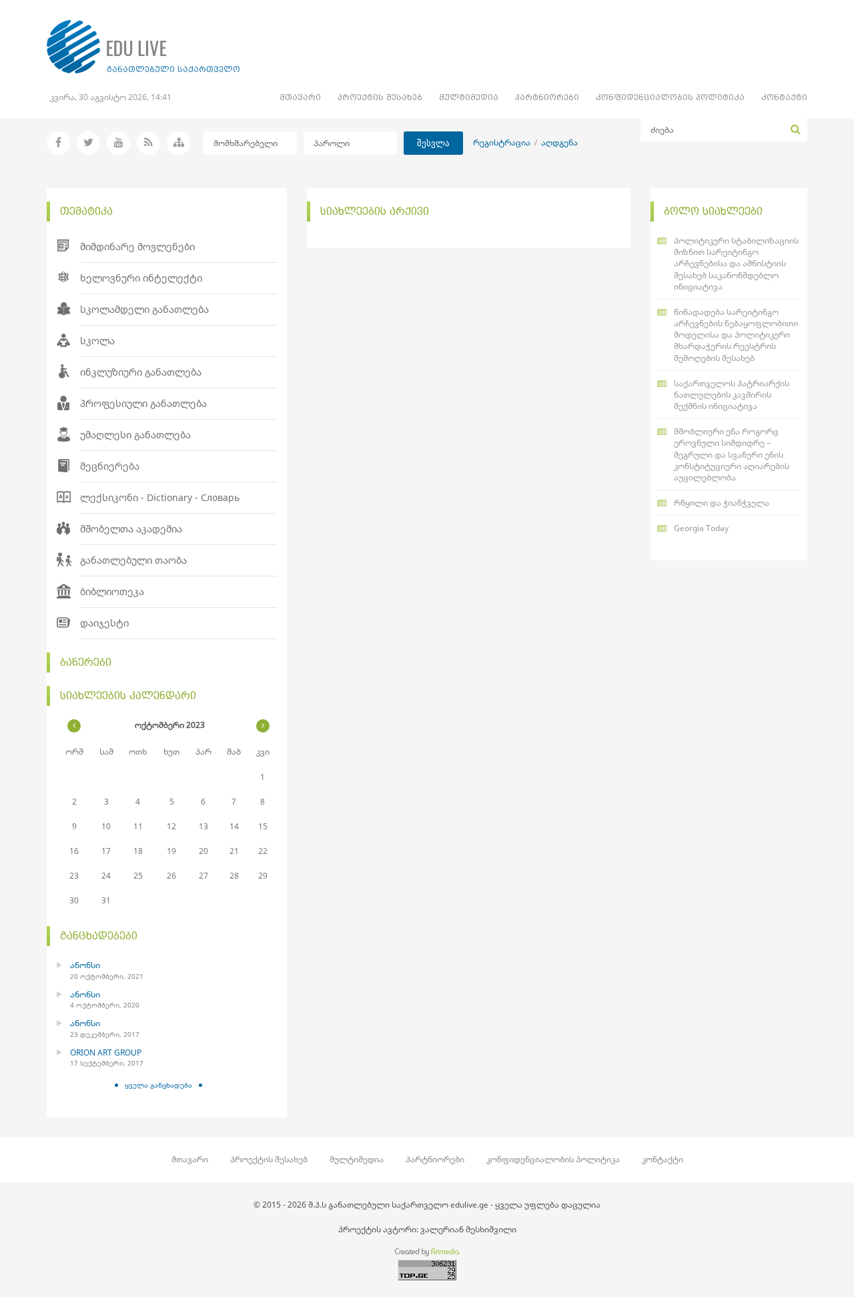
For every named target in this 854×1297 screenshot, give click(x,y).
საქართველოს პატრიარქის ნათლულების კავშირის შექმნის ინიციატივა (731, 395)
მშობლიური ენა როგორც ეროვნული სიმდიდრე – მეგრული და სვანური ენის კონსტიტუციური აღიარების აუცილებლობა (731, 454)
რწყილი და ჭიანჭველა (721, 502)
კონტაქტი (784, 97)
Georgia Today (701, 528)
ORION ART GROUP (105, 1052)
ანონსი (85, 965)
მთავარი (300, 97)
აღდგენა (559, 142)
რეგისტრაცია (501, 142)
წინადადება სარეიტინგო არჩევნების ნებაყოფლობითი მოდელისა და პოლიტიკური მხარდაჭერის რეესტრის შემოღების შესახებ (736, 335)
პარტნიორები (547, 97)
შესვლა (433, 143)
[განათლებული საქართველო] (143, 46)
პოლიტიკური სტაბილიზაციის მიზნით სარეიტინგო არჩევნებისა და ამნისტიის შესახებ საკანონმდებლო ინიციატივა (736, 263)
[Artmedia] (427, 1254)
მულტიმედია (468, 97)
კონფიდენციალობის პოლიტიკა (670, 97)
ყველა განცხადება (158, 1085)
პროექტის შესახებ (380, 97)
